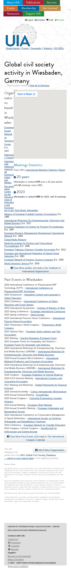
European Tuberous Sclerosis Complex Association (29, 249)
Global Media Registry (15, 239)
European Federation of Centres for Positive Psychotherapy (34, 227)
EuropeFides (42, 395)
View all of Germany (39, 85)
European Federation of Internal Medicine (42, 375)
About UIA (13, 2)
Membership (28, 8)
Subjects (47, 48)
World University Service (16, 263)
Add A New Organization (51, 450)
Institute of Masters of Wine (51, 308)
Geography (36, 48)
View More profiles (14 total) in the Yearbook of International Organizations (36, 270)
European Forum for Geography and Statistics (27, 345)
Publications (33, 2)
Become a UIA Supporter (19, 556)
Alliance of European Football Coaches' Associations (30, 214)
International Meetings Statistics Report (45, 170)
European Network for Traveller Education (44, 425)
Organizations (13, 48)
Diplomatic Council (9, 156)
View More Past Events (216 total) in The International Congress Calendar (36, 438)
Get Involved (50, 8)
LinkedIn (15, 546)
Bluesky (15, 549)
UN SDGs (59, 48)
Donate (60, 20)
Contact (41, 20)
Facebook (16, 543)
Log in (30, 20)
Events (11, 8)
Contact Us (13, 539)
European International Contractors (48, 311)
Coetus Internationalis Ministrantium (49, 391)
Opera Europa (37, 314)
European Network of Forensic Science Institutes (28, 259)
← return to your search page (18, 458)
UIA (17, 33)
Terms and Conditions (18, 566)
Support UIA (33, 13)
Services (52, 2)
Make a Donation (16, 559)
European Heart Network (40, 405)
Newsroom (13, 13)
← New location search (15, 85)
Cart (51, 20)
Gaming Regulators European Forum (38, 338)
